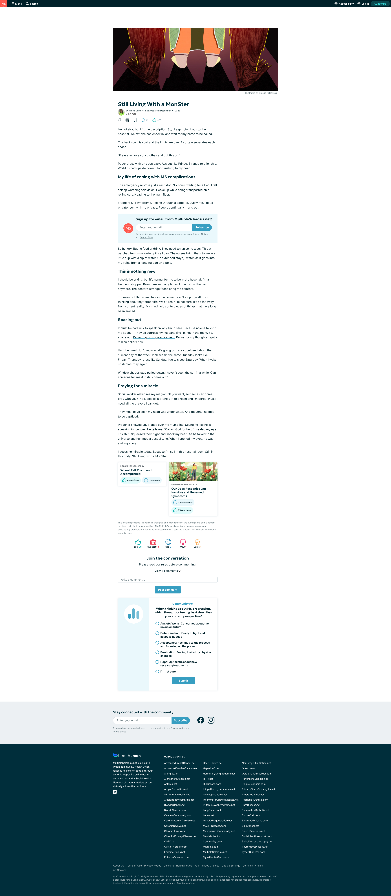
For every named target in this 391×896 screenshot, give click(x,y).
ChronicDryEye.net (175, 825)
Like (137, 543)
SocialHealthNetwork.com (257, 836)
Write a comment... (133, 579)
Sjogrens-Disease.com (255, 820)
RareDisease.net (251, 804)
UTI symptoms (141, 203)
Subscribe (380, 3)
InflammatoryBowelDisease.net (221, 799)
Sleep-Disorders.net (253, 831)
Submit (183, 680)
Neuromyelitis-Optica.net (256, 763)
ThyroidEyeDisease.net (255, 846)
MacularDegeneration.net (217, 820)
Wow (181, 543)
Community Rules (253, 865)
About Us (118, 865)
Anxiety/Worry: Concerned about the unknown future (184, 625)
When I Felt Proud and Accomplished (136, 472)
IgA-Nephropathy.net (215, 794)
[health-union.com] (127, 756)
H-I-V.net (208, 778)
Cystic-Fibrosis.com (175, 846)
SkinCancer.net (250, 825)
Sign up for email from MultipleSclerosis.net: (174, 219)
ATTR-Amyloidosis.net (177, 794)
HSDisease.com (212, 783)
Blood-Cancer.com (175, 810)
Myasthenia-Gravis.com (216, 857)
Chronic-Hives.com (175, 831)
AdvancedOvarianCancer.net (180, 768)
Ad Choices (119, 870)
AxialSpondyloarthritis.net (179, 799)
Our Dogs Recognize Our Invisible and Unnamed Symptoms (188, 492)
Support (152, 543)
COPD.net (169, 841)
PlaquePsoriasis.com (254, 783)
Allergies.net (171, 773)
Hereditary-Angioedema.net (219, 773)
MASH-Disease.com (214, 825)
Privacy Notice (360, 880)
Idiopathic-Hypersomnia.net (219, 789)
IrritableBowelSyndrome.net (219, 804)
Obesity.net (248, 768)
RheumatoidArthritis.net (255, 810)
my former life (148, 302)
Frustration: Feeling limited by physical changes (186, 654)
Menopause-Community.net (219, 831)
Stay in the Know (310, 858)
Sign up (373, 872)
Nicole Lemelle (136, 110)
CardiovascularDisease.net (179, 820)
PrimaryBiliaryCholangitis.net (258, 789)
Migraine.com (211, 846)
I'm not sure (168, 671)
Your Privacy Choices (206, 865)
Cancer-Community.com (178, 815)
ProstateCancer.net (253, 794)
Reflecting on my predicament (154, 337)
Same (196, 543)
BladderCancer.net (174, 804)
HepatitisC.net (211, 768)
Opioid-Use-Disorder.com (257, 773)
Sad (166, 543)
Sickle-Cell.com (251, 815)
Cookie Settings (231, 865)
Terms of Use (146, 237)
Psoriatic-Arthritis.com (255, 799)
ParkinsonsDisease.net (255, 778)
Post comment (167, 589)
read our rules (158, 564)
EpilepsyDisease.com (176, 857)
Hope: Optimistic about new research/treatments (178, 663)
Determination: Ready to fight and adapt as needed (182, 635)
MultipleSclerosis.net (215, 852)
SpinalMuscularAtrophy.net (257, 841)
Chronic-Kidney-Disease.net (180, 836)
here (129, 533)
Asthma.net (170, 783)
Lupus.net (208, 815)
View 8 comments (167, 570)
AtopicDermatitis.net (176, 789)
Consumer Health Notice (178, 865)
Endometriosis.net (174, 852)
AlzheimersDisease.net (177, 778)
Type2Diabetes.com (253, 852)
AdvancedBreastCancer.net (180, 763)
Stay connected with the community (143, 712)
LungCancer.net (212, 810)
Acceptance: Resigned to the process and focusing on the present (185, 644)
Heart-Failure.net (213, 763)
